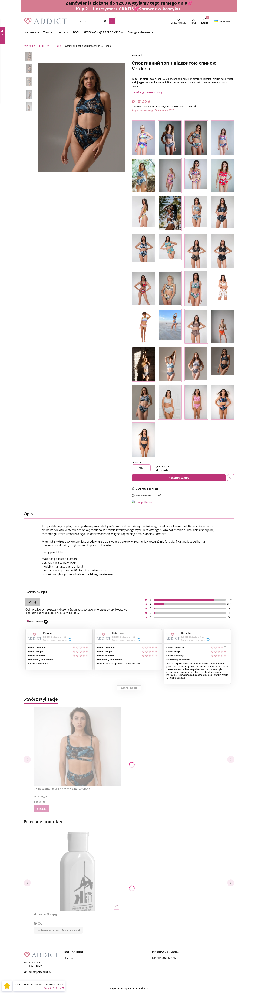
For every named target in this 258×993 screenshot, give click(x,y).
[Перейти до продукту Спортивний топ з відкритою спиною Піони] (170, 175)
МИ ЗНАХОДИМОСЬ (164, 958)
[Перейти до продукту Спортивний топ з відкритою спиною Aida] (196, 251)
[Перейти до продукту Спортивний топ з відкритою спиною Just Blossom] (222, 175)
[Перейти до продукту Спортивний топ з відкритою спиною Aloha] (170, 213)
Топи (58, 45)
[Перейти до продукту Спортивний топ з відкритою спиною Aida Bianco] (222, 288)
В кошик (41, 808)
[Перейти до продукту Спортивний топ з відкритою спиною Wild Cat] (196, 326)
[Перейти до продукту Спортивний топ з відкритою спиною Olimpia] (170, 288)
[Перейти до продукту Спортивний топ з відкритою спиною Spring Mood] (170, 326)
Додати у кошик (179, 478)
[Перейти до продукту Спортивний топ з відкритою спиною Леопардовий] (222, 326)
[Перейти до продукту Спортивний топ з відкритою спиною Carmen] (143, 288)
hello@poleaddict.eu (40, 972)
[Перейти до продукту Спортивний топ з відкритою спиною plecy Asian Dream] (222, 402)
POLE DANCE (45, 45)
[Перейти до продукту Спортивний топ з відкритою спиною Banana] (196, 213)
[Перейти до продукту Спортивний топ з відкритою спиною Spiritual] (143, 439)
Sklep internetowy (128, 988)
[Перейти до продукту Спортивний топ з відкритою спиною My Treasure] (222, 137)
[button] (112, 21)
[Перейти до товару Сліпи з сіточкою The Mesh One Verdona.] (77, 746)
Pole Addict (29, 45)
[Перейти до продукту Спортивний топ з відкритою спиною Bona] (222, 251)
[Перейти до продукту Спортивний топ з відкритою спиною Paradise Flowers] (143, 175)
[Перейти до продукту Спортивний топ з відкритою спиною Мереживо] (170, 137)
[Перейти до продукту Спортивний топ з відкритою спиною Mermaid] (143, 326)
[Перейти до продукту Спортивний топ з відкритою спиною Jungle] (196, 137)
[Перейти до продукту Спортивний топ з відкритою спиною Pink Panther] (196, 402)
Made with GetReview (52, 988)
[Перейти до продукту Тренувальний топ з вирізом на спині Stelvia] (170, 364)
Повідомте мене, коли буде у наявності (58, 930)
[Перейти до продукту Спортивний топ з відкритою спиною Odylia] (222, 213)
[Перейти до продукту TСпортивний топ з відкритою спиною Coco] (170, 251)
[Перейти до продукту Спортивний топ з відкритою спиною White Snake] (170, 402)
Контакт (68, 958)
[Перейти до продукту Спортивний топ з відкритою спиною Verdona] (222, 364)
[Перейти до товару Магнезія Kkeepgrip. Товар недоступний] (77, 871)
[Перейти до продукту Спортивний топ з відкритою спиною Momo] (143, 251)
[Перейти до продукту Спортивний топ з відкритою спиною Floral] (143, 137)
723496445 (35, 962)
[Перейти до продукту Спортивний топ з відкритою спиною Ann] (196, 288)
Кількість (136, 462)
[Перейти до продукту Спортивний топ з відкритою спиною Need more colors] (196, 175)
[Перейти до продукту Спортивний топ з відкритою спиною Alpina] (196, 364)
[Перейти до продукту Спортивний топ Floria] (143, 213)
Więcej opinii (129, 687)
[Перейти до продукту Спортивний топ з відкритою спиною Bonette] (143, 364)
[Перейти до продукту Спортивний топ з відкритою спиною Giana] (143, 402)
